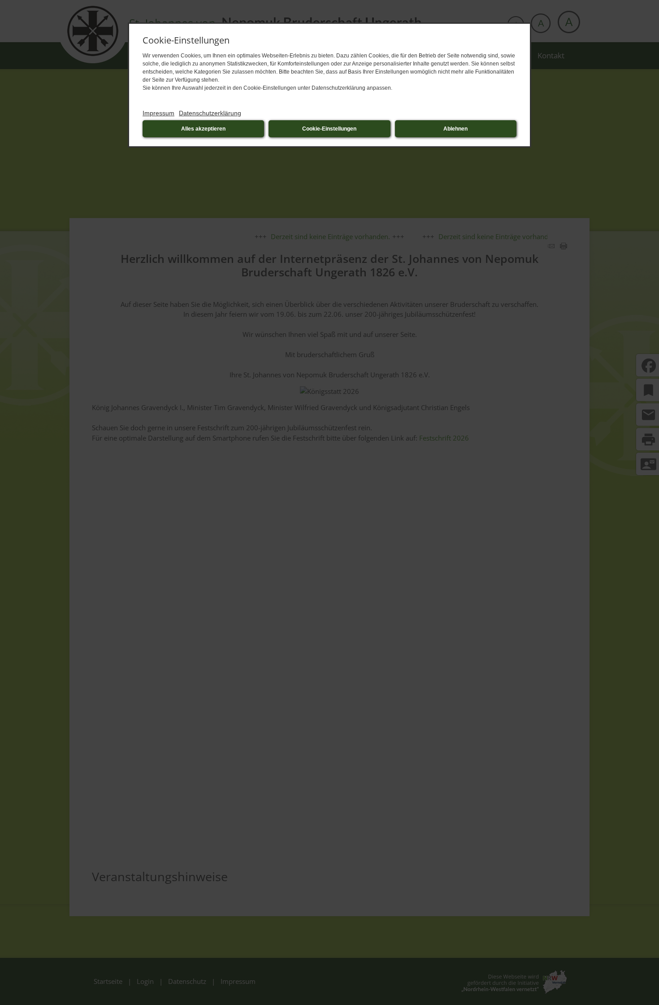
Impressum (158, 113)
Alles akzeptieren (203, 129)
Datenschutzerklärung (210, 113)
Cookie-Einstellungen (329, 129)
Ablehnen (455, 129)
